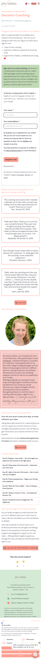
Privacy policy (36, 620)
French (13, 175)
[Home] (8, 3)
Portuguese (20, 175)
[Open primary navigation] (38, 3)
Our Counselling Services (19, 594)
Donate (34, 4)
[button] (4, 621)
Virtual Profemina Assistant (20, 599)
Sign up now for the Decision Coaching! (20, 548)
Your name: (8, 110)
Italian (6, 178)
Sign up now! (20, 302)
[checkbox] (3, 640)
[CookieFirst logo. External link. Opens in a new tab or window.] (2, 623)
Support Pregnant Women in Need (22, 603)
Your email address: (11, 121)
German (27, 175)
